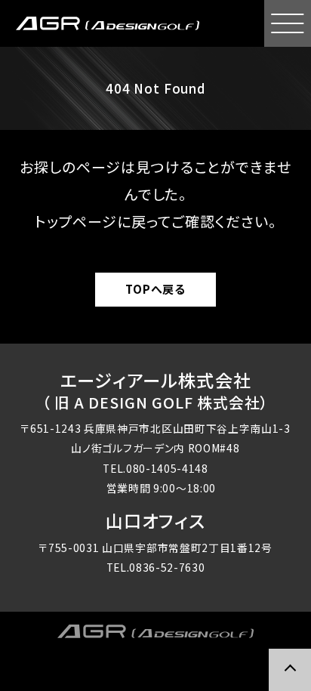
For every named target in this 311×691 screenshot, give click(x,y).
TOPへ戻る (155, 289)
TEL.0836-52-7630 (155, 567)
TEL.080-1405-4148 (155, 468)
